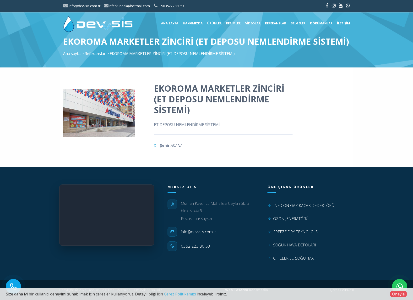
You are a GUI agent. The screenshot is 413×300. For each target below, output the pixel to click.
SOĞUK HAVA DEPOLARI (294, 245)
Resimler (233, 23)
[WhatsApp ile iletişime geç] (399, 286)
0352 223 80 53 (195, 246)
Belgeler (298, 23)
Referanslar (275, 23)
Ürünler (214, 23)
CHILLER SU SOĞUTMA (293, 258)
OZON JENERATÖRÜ (291, 218)
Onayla (398, 294)
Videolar (253, 23)
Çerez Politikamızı (180, 294)
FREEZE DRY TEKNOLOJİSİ (296, 231)
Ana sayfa (169, 23)
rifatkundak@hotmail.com (129, 6)
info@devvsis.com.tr (84, 6)
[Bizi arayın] (13, 286)
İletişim (343, 23)
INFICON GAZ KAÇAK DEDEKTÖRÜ (303, 205)
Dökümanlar (321, 23)
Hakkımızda (193, 23)
